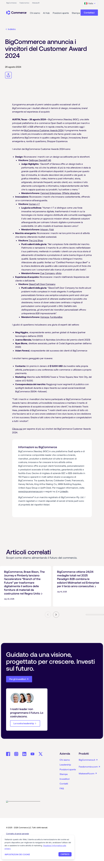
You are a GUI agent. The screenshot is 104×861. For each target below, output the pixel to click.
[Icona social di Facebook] (8, 754)
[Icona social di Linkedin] (24, 754)
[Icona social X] (41, 754)
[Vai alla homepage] (16, 13)
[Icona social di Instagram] (16, 754)
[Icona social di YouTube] (32, 754)
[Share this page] (8, 75)
